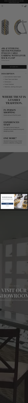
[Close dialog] (26, 194)
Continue (7, 203)
